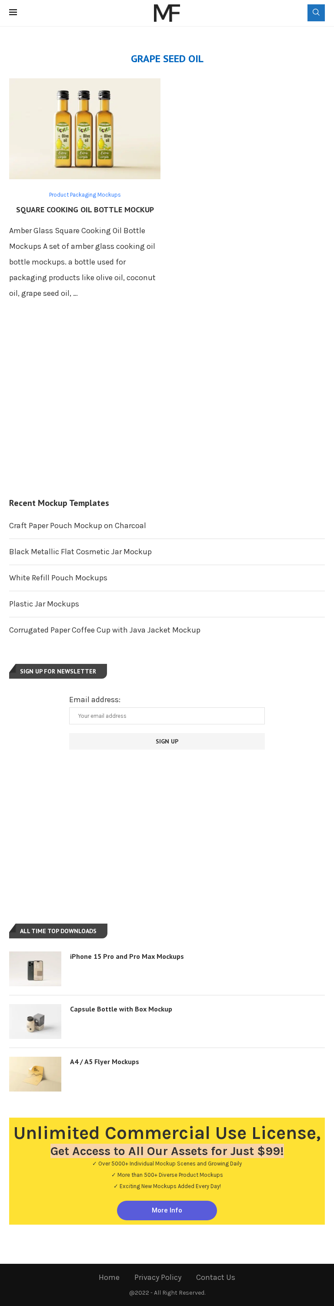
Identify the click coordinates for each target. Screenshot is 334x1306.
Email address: (94, 699)
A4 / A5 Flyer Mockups (104, 1061)
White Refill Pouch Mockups (58, 578)
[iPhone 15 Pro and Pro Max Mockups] (35, 968)
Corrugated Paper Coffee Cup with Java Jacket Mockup (104, 630)
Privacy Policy (157, 1277)
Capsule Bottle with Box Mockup (121, 1009)
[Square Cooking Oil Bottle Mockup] (84, 128)
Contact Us (215, 1277)
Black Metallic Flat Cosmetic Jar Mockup (80, 551)
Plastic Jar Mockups (44, 604)
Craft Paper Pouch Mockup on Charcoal (77, 525)
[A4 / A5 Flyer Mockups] (35, 1074)
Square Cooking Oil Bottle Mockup (85, 209)
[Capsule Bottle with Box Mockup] (35, 1021)
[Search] (316, 12)
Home (109, 1277)
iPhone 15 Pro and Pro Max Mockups (127, 956)
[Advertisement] (167, 410)
